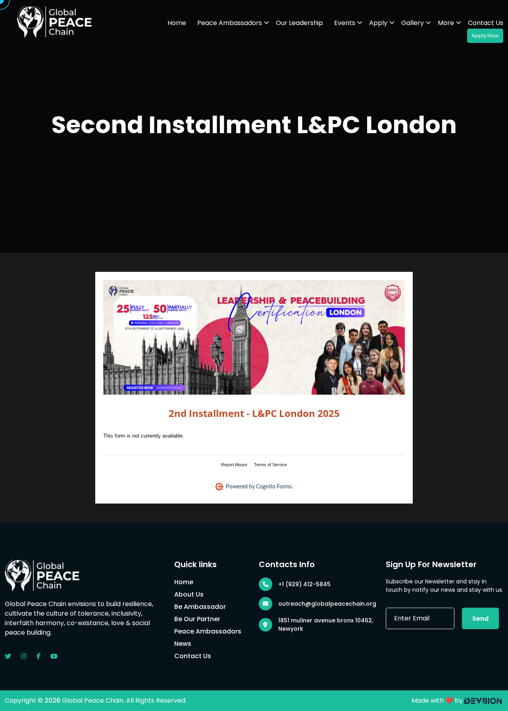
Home (176, 22)
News (182, 643)
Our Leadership (299, 22)
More (446, 22)
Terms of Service (270, 464)
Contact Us (485, 22)
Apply (378, 22)
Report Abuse (234, 464)
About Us (189, 594)
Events (344, 22)
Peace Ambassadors (229, 22)
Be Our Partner (197, 619)
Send (480, 618)
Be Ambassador (200, 606)
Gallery (412, 22)
